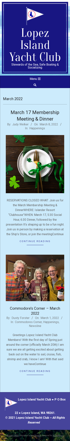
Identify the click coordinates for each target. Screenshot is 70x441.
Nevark (37, 435)
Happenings (37, 128)
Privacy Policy (13, 435)
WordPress (58, 435)
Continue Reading (35, 241)
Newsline (35, 326)
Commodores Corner (28, 322)
